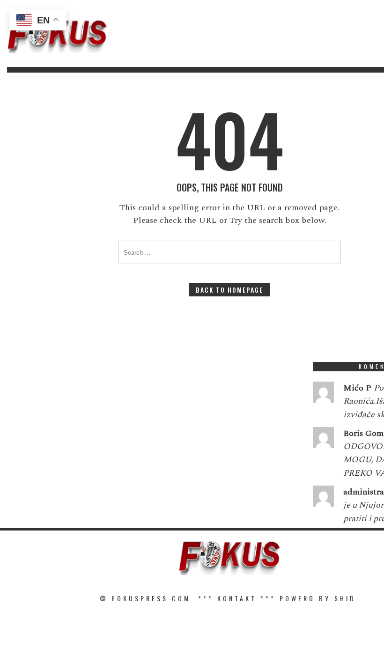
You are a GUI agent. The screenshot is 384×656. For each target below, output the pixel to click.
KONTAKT (237, 598)
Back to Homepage (229, 290)
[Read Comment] (323, 394)
